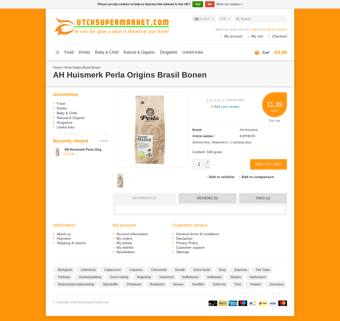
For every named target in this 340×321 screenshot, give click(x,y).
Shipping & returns (71, 243)
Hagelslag (144, 277)
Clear (104, 141)
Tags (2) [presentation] (263, 198)
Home (57, 52)
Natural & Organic (139, 52)
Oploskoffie (110, 284)
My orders (124, 238)
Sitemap (182, 252)
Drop (222, 270)
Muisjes (235, 277)
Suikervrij (219, 284)
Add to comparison (257, 177)
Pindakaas (134, 284)
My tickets (124, 243)
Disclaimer (184, 238)
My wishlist (124, 247)
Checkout (279, 36)
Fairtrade (64, 277)
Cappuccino (112, 270)
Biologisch (65, 270)
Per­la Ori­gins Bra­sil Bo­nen (82, 67)
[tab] (143, 198)
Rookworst (157, 284)
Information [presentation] (144, 198)
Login (254, 29)
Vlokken (255, 284)
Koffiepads (214, 277)
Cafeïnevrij (88, 270)
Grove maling (119, 277)
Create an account (274, 29)
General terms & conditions (197, 234)
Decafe (180, 270)
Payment (64, 238)
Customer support (190, 247)
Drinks (84, 52)
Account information (132, 234)
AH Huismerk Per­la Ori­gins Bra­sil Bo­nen (95, 149)
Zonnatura (276, 284)
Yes (197, 4)
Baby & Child (106, 52)
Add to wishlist (222, 177)
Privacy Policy (187, 243)
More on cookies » (229, 4)
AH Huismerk (249, 130)
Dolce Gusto (202, 270)
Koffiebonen (190, 277)
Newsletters (125, 252)
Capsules (135, 270)
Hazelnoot (166, 277)
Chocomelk (159, 270)
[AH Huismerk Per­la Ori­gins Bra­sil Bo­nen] (120, 187)
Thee (237, 284)
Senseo (178, 284)
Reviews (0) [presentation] (207, 198)
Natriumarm (258, 277)
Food (69, 52)
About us (64, 234)
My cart (257, 36)
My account (233, 36)
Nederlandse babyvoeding (76, 284)
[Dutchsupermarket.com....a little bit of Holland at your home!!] (111, 26)
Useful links (192, 52)
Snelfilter (198, 284)
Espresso (240, 270)
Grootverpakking (90, 277)
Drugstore (168, 52)
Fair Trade (263, 270)
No (210, 4)
